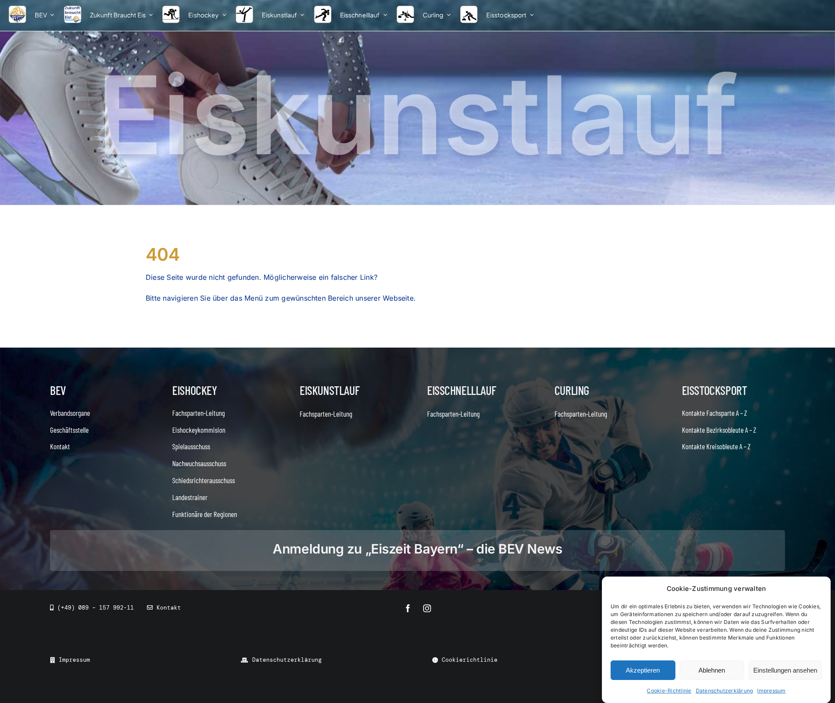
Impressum (771, 690)
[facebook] (408, 608)
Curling (571, 390)
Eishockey (194, 390)
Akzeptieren (643, 670)
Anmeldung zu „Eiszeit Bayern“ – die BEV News (417, 549)
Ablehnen (711, 670)
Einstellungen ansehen (785, 670)
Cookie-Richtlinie (669, 690)
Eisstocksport (714, 390)
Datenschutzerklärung (724, 690)
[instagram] (427, 608)
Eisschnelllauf (461, 390)
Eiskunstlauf (329, 390)
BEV (58, 390)
